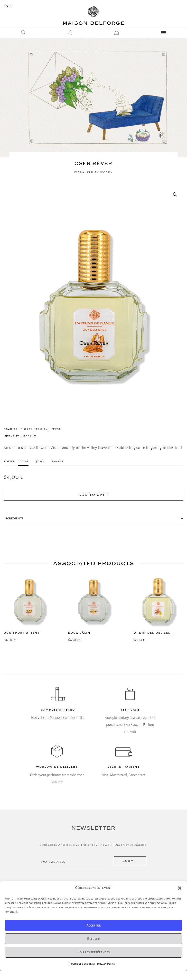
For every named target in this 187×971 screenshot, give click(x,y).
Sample (57, 461)
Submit (130, 861)
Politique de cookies (82, 963)
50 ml (40, 461)
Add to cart (93, 495)
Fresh (56, 429)
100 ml (23, 461)
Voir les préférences (93, 952)
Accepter (93, 925)
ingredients (13, 518)
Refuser (93, 939)
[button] (179, 888)
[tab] (93, 518)
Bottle (9, 461)
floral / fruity (34, 429)
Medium (30, 436)
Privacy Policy (106, 963)
